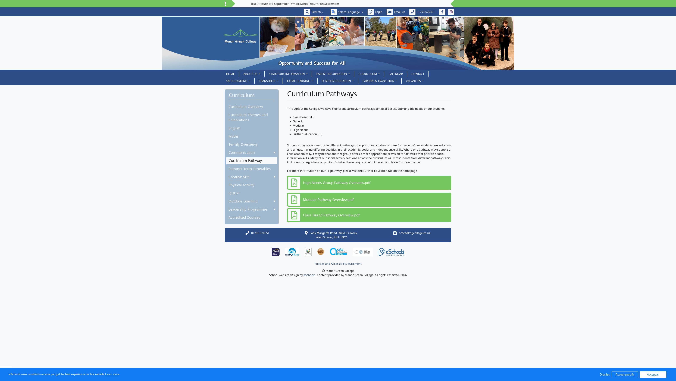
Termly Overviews (243, 144)
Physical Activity (241, 185)
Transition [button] (267, 81)
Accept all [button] (653, 374)
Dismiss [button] (605, 374)
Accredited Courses (244, 217)
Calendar (396, 74)
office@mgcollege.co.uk (415, 233)
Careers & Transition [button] (378, 81)
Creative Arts (239, 176)
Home (230, 74)
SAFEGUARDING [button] (237, 81)
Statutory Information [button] (287, 74)
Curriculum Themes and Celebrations (248, 117)
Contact (418, 74)
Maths (234, 136)
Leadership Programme (248, 209)
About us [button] (250, 74)
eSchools (309, 275)
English (234, 128)
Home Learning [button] (299, 81)
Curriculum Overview (246, 106)
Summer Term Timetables (250, 168)
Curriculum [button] (368, 74)
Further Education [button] (337, 81)
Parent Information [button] (332, 74)
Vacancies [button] (413, 81)
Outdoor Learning (243, 201)
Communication (242, 152)
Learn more (112, 374)
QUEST (234, 193)
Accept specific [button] (625, 374)
